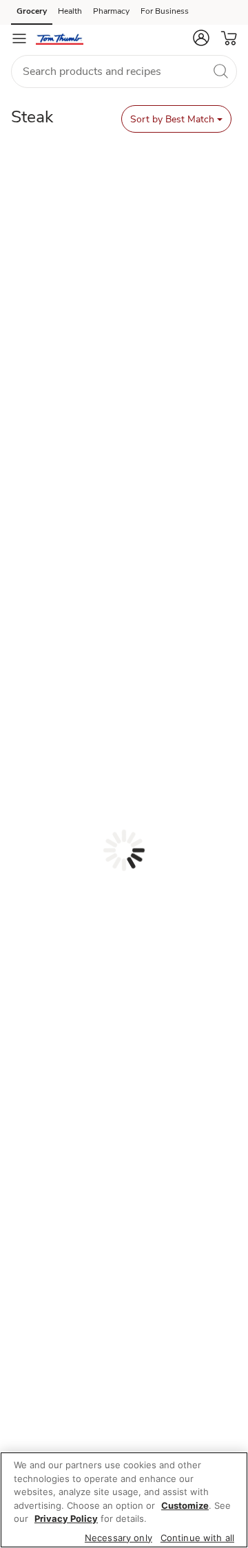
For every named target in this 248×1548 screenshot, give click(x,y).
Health (70, 10)
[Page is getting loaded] (124, 850)
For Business (165, 10)
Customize (185, 1505)
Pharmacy (111, 10)
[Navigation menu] (19, 38)
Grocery (32, 10)
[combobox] (124, 71)
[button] (201, 38)
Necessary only (118, 1538)
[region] (124, 1500)
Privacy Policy (66, 1518)
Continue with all (197, 1538)
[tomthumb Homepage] (59, 38)
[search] (220, 71)
